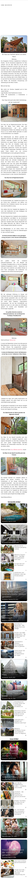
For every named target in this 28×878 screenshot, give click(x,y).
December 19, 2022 (14, 542)
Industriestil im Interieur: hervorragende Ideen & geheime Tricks (19, 645)
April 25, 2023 (12, 521)
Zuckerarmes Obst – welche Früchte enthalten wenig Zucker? (12, 752)
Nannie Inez (12, 340)
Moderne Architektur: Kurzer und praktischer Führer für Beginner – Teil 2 (20, 732)
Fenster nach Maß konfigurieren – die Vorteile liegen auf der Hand (19, 635)
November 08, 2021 (14, 620)
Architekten (5, 677)
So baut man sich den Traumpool (19, 564)
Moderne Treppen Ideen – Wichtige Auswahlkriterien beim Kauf (19, 557)
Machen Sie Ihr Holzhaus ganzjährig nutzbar (20, 547)
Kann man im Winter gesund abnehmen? (20, 861)
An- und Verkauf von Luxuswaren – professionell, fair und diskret (19, 812)
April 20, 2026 (12, 779)
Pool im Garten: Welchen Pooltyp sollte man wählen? (13, 516)
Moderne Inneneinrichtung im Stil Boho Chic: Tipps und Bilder (13, 692)
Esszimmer (5, 758)
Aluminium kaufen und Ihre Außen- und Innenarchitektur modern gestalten (14, 593)
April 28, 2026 (12, 758)
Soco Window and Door (17, 449)
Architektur (8, 5)
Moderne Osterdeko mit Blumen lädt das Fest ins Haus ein (14, 831)
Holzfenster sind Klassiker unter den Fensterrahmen (20, 574)
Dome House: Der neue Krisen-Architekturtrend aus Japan (19, 653)
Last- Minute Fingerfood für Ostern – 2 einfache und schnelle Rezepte (20, 786)
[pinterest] (3, 37)
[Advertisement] (14, 20)
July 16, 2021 (12, 677)
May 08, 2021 (12, 698)
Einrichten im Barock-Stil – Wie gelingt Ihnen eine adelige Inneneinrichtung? (19, 627)
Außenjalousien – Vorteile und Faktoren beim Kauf (20, 721)
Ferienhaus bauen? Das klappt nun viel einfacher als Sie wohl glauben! (20, 713)
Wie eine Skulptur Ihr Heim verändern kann (12, 538)
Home (2, 5)
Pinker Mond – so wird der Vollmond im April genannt (13, 852)
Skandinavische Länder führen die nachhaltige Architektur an (19, 704)
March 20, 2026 (12, 836)
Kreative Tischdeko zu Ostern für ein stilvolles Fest (20, 802)
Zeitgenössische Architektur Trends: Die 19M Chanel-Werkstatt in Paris (13, 671)
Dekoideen (5, 836)
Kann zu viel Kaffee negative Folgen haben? (14, 775)
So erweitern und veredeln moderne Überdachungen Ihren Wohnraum (12, 614)
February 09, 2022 (13, 599)
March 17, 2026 (12, 857)
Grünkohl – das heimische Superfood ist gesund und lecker (19, 794)
